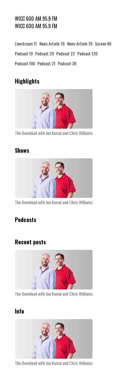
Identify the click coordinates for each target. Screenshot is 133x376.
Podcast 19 (24, 53)
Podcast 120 (87, 53)
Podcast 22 (65, 53)
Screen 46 (103, 43)
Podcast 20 (44, 53)
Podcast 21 (46, 63)
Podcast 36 (67, 63)
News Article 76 (52, 43)
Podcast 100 (25, 63)
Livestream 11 (26, 43)
